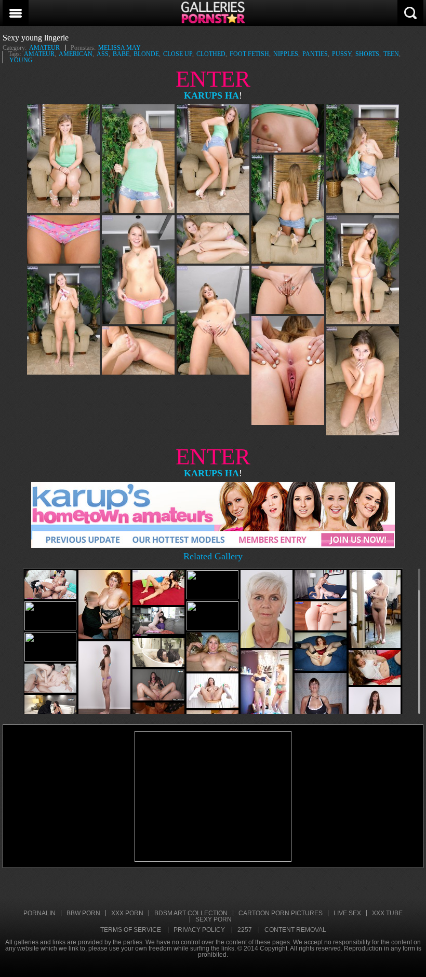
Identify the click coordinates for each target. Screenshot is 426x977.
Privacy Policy (199, 929)
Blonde (146, 54)
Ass (103, 54)
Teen (391, 54)
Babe (121, 54)
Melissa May (119, 47)
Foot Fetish (249, 54)
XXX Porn (127, 913)
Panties (315, 54)
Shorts (367, 54)
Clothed (210, 54)
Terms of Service (130, 929)
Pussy (341, 54)
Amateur (44, 47)
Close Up (177, 54)
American (75, 54)
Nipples (285, 54)
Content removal (295, 929)
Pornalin (39, 913)
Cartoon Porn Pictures (280, 913)
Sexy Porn (213, 919)
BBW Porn (83, 913)
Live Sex (347, 913)
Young (21, 60)
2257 (244, 929)
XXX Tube (387, 913)
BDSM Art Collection (191, 913)
